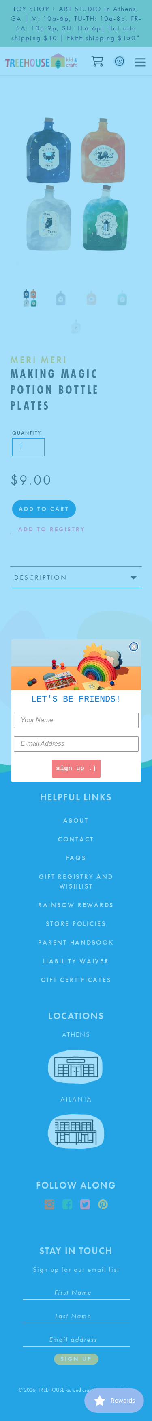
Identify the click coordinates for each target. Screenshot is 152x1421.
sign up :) (76, 768)
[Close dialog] (134, 647)
